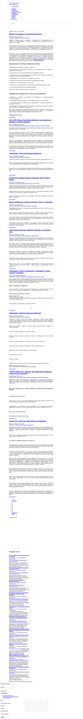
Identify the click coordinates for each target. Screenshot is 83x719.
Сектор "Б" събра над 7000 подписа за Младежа (27, 421)
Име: (2, 700)
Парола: (2, 708)
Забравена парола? (8, 695)
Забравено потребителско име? (10, 696)
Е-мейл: (2, 705)
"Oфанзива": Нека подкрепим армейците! (25, 153)
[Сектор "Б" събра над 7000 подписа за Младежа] (21, 425)
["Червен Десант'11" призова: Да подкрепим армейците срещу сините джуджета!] (29, 377)
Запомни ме (3, 691)
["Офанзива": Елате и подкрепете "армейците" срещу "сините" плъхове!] (26, 276)
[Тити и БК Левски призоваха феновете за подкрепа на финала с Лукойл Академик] (29, 125)
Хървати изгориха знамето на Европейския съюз (17, 581)
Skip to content (15, 6)
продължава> (12, 117)
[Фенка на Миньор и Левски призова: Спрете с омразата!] (23, 206)
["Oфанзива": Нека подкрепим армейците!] (19, 157)
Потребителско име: (5, 703)
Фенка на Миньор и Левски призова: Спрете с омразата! (31, 202)
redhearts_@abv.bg (38, 59)
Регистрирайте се (7, 697)
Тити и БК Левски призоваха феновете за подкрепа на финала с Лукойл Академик (30, 121)
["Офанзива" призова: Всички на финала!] (19, 317)
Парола (2, 687)
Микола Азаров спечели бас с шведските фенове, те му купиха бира (19, 655)
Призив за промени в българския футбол (25, 34)
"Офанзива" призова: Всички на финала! (25, 313)
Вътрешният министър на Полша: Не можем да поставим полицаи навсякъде (18, 594)
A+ (9, 3)
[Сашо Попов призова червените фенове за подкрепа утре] (23, 235)
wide (14, 3)
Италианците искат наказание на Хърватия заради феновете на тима (18, 617)
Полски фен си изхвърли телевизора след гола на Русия (18, 568)
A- (12, 3)
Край (13, 514)
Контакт (20, 679)
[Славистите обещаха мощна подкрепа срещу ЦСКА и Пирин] (24, 183)
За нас (10, 679)
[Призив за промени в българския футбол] (19, 37)
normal (16, 3)
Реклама (15, 679)
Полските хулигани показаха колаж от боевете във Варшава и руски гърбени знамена (19, 630)
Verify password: (4, 711)
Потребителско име (5, 683)
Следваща (14, 512)
